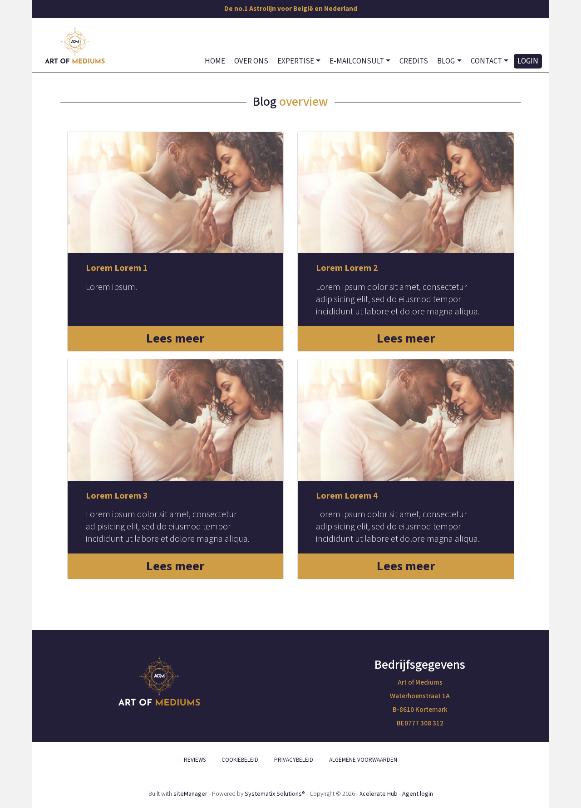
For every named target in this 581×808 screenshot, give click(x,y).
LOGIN (527, 61)
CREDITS (413, 61)
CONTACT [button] (486, 61)
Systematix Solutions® (275, 793)
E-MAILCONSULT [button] (357, 61)
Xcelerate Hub (378, 793)
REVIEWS (195, 760)
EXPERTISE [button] (295, 61)
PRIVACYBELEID (293, 760)
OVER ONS (251, 61)
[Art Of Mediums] (75, 45)
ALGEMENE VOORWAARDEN (363, 760)
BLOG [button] (446, 61)
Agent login (417, 793)
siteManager (190, 793)
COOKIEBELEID (240, 760)
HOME (215, 61)
